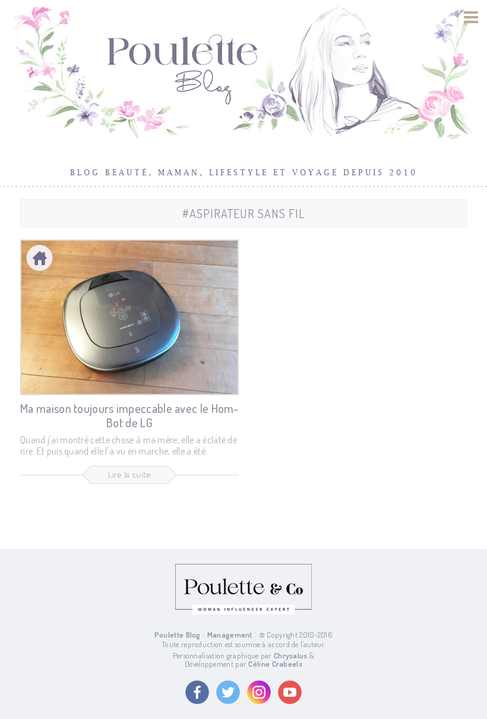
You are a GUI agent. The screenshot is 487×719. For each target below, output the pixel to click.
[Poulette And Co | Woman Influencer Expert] (243, 611)
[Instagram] (259, 692)
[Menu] (471, 17)
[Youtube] (290, 692)
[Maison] (39, 258)
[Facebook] (197, 692)
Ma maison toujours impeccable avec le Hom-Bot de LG (129, 415)
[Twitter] (228, 692)
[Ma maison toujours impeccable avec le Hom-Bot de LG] (129, 317)
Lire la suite (129, 474)
